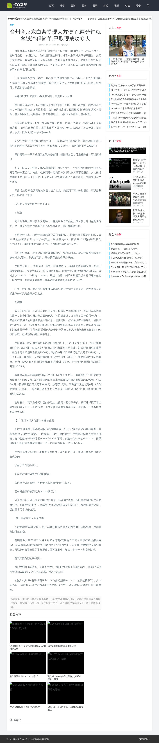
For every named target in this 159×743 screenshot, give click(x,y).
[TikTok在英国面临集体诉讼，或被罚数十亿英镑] (120, 182)
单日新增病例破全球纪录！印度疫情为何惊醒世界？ (139, 198)
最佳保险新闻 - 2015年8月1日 (24, 676)
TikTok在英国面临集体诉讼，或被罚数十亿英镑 (139, 181)
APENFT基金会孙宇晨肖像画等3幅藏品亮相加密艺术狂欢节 (127, 149)
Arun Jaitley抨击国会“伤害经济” (25, 706)
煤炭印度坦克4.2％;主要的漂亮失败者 (129, 85)
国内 (84, 5)
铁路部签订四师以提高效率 (124, 248)
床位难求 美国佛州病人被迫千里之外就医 (131, 122)
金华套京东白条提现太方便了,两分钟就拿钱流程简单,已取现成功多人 (39, 18)
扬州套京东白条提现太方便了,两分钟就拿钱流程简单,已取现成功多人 (110, 18)
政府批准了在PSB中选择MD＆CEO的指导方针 (28, 647)
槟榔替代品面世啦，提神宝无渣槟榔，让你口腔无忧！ (139, 164)
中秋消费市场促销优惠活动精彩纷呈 (128, 117)
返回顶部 (143, 739)
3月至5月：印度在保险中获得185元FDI (130, 267)
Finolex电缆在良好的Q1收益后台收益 (129, 99)
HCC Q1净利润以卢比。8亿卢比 (126, 257)
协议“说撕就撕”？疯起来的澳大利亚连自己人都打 (139, 215)
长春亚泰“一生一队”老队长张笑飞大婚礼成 (131, 126)
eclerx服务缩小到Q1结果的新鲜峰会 (128, 94)
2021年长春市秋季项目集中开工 (126, 108)
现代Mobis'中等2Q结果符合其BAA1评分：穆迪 (65, 678)
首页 (51, 5)
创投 (127, 5)
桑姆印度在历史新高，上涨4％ (126, 253)
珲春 (62, 5)
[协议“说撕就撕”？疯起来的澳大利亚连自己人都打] (120, 216)
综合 (138, 5)
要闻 (73, 5)
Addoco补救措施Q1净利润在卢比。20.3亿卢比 (133, 262)
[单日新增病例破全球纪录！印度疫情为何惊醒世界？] (120, 199)
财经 (105, 5)
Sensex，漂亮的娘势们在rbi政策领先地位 (65, 708)
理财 (116, 5)
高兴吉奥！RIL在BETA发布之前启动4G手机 (132, 89)
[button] (116, 54)
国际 (95, 5)
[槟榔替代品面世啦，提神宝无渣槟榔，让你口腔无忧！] (120, 165)
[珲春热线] (17, 5)
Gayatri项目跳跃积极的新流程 (62, 645)
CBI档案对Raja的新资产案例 (125, 244)
